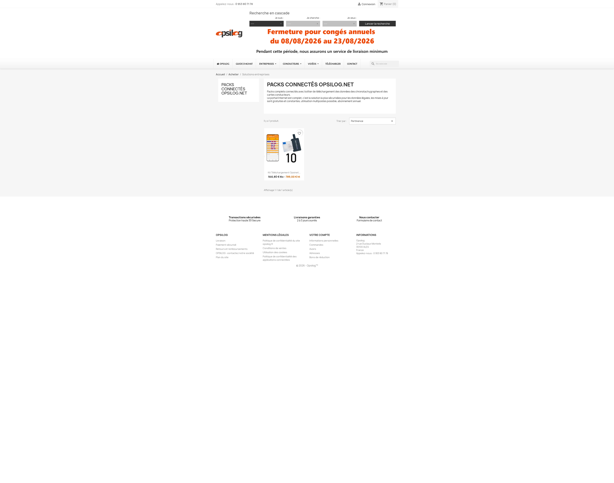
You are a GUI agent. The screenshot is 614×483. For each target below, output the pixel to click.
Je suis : (279, 17)
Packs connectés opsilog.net (234, 89)
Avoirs (312, 248)
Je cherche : (313, 17)
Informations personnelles (323, 240)
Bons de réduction (319, 257)
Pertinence (372, 121)
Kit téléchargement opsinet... (284, 172)
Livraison (220, 240)
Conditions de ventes (274, 248)
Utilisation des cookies (275, 252)
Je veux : (352, 17)
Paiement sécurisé (226, 244)
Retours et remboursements (232, 248)
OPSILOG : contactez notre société (235, 253)
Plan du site (222, 257)
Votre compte (319, 235)
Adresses (314, 253)
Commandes (316, 244)
